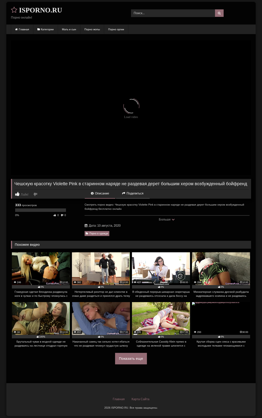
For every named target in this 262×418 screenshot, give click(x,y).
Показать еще (131, 359)
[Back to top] (250, 406)
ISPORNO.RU (39, 10)
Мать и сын (69, 29)
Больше (165, 219)
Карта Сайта (140, 399)
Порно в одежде (98, 233)
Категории (47, 29)
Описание (101, 193)
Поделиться (134, 193)
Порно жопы (92, 29)
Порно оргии (116, 29)
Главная (24, 29)
